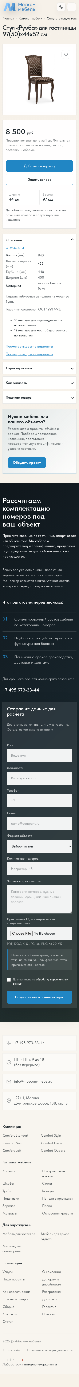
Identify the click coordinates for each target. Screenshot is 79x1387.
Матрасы (10, 1213)
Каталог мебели (30, 18)
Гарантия (49, 1307)
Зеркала (9, 1206)
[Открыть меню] (71, 7)
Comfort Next (13, 1143)
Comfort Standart (15, 1135)
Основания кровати (57, 1213)
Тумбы (7, 1191)
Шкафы (8, 1183)
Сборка (8, 1307)
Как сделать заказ (16, 1291)
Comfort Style (51, 1135)
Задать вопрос (39, 179)
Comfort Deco (51, 1143)
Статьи (8, 1321)
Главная (8, 18)
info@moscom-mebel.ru (33, 1081)
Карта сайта (12, 1350)
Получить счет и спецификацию (39, 997)
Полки (47, 1206)
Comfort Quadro (53, 1150)
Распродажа (51, 1291)
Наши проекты (14, 1279)
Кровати (9, 1171)
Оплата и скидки (15, 1299)
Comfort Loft (12, 1150)
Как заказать (16, 383)
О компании (51, 1272)
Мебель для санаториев (12, 1248)
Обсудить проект (27, 462)
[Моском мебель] (19, 7)
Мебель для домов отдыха (55, 1236)
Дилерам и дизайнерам (51, 1281)
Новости (48, 1314)
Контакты (10, 1314)
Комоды (48, 1191)
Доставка (49, 1299)
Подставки (11, 1198)
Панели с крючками (57, 1198)
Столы (47, 1183)
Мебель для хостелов (19, 1234)
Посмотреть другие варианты (29, 346)
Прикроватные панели (53, 1173)
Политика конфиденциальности (49, 1350)
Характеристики (19, 368)
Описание (14, 240)
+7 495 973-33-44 (21, 690)
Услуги (8, 1272)
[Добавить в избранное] (66, 54)
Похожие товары (19, 397)
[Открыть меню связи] (61, 7)
